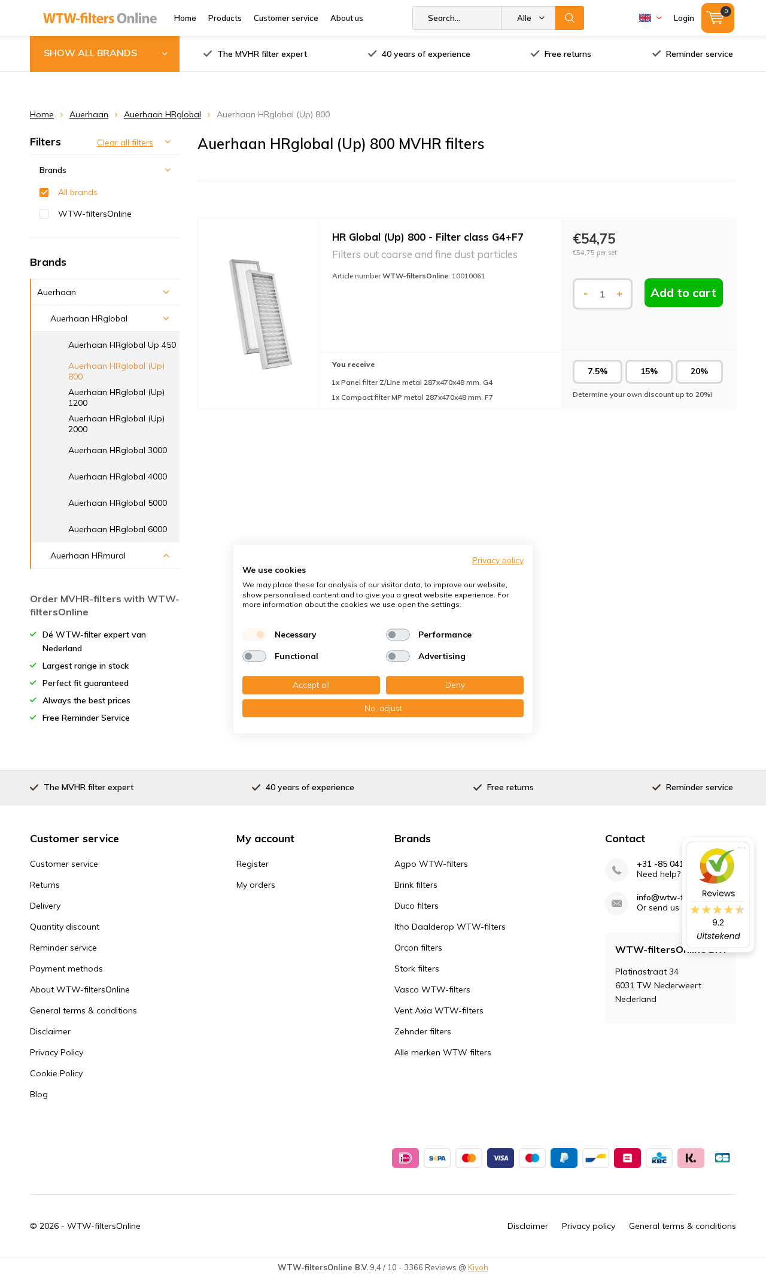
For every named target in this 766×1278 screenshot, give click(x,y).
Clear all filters (125, 142)
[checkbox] (254, 634)
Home (185, 18)
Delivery (45, 905)
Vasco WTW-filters (432, 989)
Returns (45, 884)
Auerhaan (88, 114)
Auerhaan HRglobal (162, 114)
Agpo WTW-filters (431, 863)
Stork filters (416, 968)
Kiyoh (478, 1267)
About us (346, 18)
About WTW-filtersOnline (80, 989)
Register (252, 863)
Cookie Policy (56, 1073)
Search (569, 18)
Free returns (568, 53)
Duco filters (416, 905)
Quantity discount (64, 926)
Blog (39, 1094)
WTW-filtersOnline (95, 213)
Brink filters (415, 884)
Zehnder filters (422, 1031)
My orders (255, 884)
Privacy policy (588, 1226)
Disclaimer (50, 1031)
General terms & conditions (83, 1010)
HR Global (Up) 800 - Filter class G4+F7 (428, 236)
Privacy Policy (56, 1052)
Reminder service (699, 53)
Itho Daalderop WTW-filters (450, 926)
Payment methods (66, 968)
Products (225, 18)
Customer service (286, 18)
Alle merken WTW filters (442, 1052)
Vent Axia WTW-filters (439, 1010)
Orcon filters (418, 947)
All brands (78, 192)
